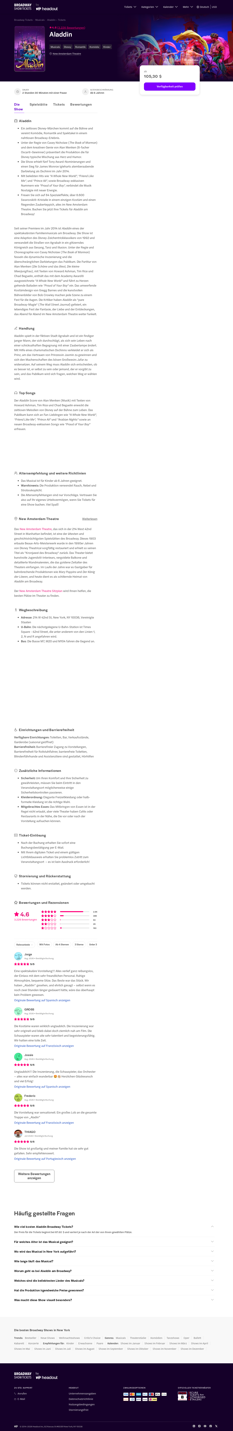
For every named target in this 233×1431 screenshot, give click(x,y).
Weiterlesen (89, 518)
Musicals (40, 19)
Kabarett (19, 1343)
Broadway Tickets (23, 19)
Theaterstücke (138, 1338)
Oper (186, 1338)
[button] (130, 7)
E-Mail (21, 1399)
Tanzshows (173, 1338)
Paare (100, 1343)
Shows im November (164, 1348)
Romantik (80, 46)
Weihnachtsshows (69, 1338)
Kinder (107, 46)
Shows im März (178, 1343)
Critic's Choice (92, 1338)
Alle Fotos (192, 60)
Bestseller (30, 1338)
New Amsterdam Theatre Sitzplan (40, 591)
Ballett (197, 1338)
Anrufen (22, 1393)
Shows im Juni (42, 1348)
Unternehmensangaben (82, 1393)
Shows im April (199, 1343)
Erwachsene (85, 1343)
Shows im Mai (22, 1348)
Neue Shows (48, 1338)
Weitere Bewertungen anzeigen (34, 1175)
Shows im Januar (130, 1343)
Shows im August (84, 1348)
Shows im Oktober (137, 1348)
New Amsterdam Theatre (67, 53)
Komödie (94, 46)
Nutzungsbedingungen (82, 1404)
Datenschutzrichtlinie (81, 1399)
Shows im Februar (154, 1343)
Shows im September (111, 1348)
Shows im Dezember (192, 1348)
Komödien (156, 1338)
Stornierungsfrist (78, 1409)
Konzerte (33, 1343)
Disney (67, 46)
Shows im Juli (63, 1348)
